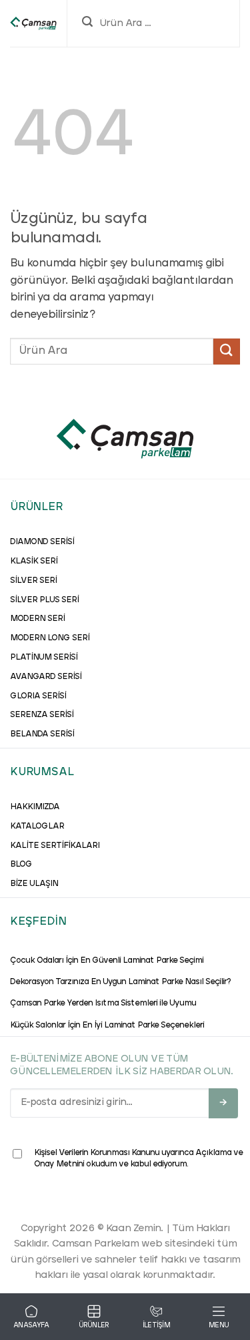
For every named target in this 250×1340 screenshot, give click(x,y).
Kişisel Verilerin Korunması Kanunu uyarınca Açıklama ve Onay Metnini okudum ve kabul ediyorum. (138, 1158)
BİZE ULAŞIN (34, 884)
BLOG (21, 865)
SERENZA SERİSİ (41, 715)
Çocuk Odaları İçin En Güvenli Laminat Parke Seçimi (106, 961)
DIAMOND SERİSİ (42, 542)
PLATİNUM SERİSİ (43, 658)
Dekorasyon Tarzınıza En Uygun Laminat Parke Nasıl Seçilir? (120, 982)
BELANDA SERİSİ (42, 734)
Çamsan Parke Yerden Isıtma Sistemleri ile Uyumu (103, 1003)
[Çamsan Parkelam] (33, 23)
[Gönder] (226, 352)
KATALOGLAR (37, 827)
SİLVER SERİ (33, 581)
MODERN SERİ (37, 619)
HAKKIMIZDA (34, 807)
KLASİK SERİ (33, 561)
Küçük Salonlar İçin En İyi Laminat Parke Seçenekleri (107, 1026)
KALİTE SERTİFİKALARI (54, 846)
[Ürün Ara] (87, 23)
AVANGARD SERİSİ (45, 677)
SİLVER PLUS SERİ (44, 600)
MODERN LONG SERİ (49, 638)
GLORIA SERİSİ (38, 696)
